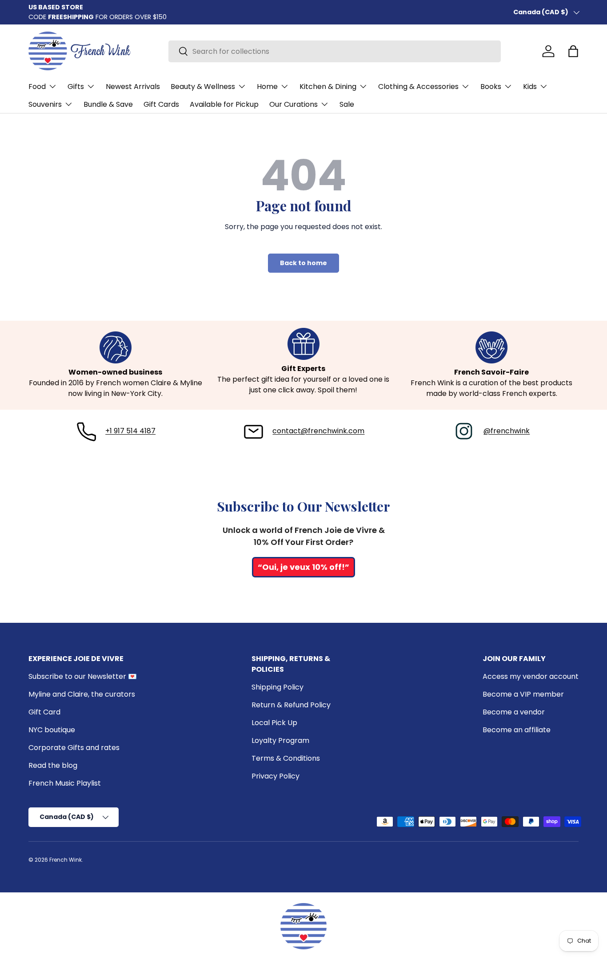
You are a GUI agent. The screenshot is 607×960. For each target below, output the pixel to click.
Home (267, 86)
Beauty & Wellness (203, 86)
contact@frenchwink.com (318, 431)
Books (490, 86)
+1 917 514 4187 (130, 431)
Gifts (76, 86)
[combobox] (334, 51)
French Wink (65, 859)
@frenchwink (506, 431)
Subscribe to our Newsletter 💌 (82, 676)
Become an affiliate (517, 730)
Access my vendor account (531, 676)
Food (37, 86)
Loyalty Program (280, 740)
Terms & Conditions (286, 758)
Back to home (303, 262)
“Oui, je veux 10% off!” (303, 567)
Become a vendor (514, 712)
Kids (530, 86)
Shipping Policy (278, 687)
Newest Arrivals (133, 86)
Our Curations (293, 104)
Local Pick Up (274, 723)
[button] (573, 51)
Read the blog (52, 765)
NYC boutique (51, 730)
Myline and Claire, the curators (81, 694)
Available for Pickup (224, 104)
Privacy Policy (276, 776)
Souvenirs (45, 104)
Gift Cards (161, 104)
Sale (346, 104)
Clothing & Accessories (418, 86)
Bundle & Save (108, 104)
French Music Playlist (64, 783)
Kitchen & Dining (328, 86)
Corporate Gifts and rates (74, 747)
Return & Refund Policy (291, 705)
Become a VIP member (523, 694)
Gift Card (44, 712)
